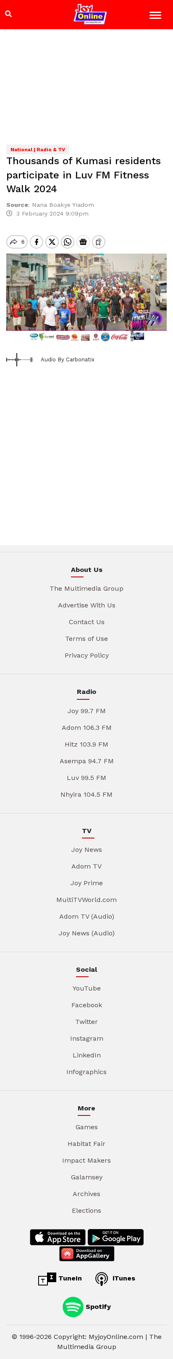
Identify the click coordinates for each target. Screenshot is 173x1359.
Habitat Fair (86, 1144)
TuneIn (69, 1278)
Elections (86, 1210)
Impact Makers (86, 1160)
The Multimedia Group (86, 588)
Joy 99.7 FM (87, 711)
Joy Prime (87, 883)
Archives (86, 1194)
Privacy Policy (87, 655)
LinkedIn (87, 1055)
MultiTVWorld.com (86, 900)
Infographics (86, 1072)
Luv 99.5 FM (86, 778)
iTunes (122, 1278)
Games (87, 1127)
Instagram (86, 1038)
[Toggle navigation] (156, 16)
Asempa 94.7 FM (87, 761)
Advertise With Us (86, 605)
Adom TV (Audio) (86, 916)
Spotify (97, 1307)
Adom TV (86, 866)
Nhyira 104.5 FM (86, 794)
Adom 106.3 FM (87, 728)
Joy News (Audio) (87, 933)
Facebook (86, 1005)
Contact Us (87, 622)
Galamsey (86, 1177)
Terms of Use (86, 639)
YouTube (87, 988)
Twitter (86, 1022)
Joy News (86, 850)
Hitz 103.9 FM (86, 744)
